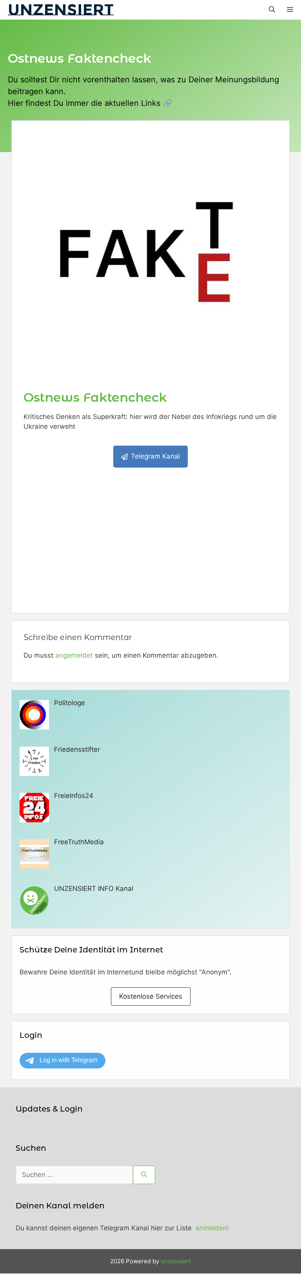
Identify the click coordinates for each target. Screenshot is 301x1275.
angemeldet (74, 655)
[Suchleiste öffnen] (272, 10)
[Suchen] (144, 1175)
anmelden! (212, 1228)
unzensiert (61, 9)
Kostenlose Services (150, 996)
